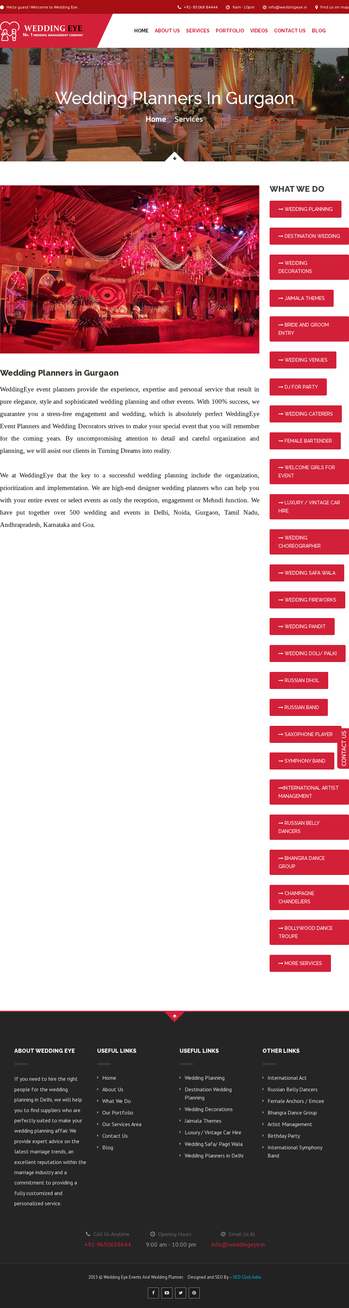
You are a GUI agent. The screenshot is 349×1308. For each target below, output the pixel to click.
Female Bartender (307, 441)
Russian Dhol (301, 680)
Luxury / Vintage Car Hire (213, 1132)
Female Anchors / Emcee (296, 1100)
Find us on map (334, 7)
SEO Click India (247, 1277)
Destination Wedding (311, 236)
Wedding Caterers (308, 414)
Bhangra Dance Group (292, 1112)
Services (198, 30)
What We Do (116, 1100)
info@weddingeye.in (287, 7)
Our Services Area (121, 1124)
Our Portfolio (117, 1112)
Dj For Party (300, 387)
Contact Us (290, 30)
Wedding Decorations (209, 1109)
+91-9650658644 (108, 1244)
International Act (287, 1077)
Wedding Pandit (304, 626)
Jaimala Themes (304, 298)
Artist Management (290, 1124)
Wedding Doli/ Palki (310, 653)
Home (141, 30)
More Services (302, 963)
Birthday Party (284, 1135)
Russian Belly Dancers (293, 1089)
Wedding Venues (305, 360)
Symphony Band (304, 761)
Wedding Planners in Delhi (214, 1155)
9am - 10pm (243, 7)
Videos (259, 30)
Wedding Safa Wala (309, 573)
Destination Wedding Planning (208, 1093)
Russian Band (301, 707)
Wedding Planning (308, 209)
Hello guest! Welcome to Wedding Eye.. (42, 7)
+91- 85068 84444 (200, 7)
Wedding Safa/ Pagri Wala (214, 1143)
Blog (319, 30)
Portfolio (230, 30)
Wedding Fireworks (309, 600)
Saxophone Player (308, 734)
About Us (167, 30)
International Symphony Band (295, 1151)
